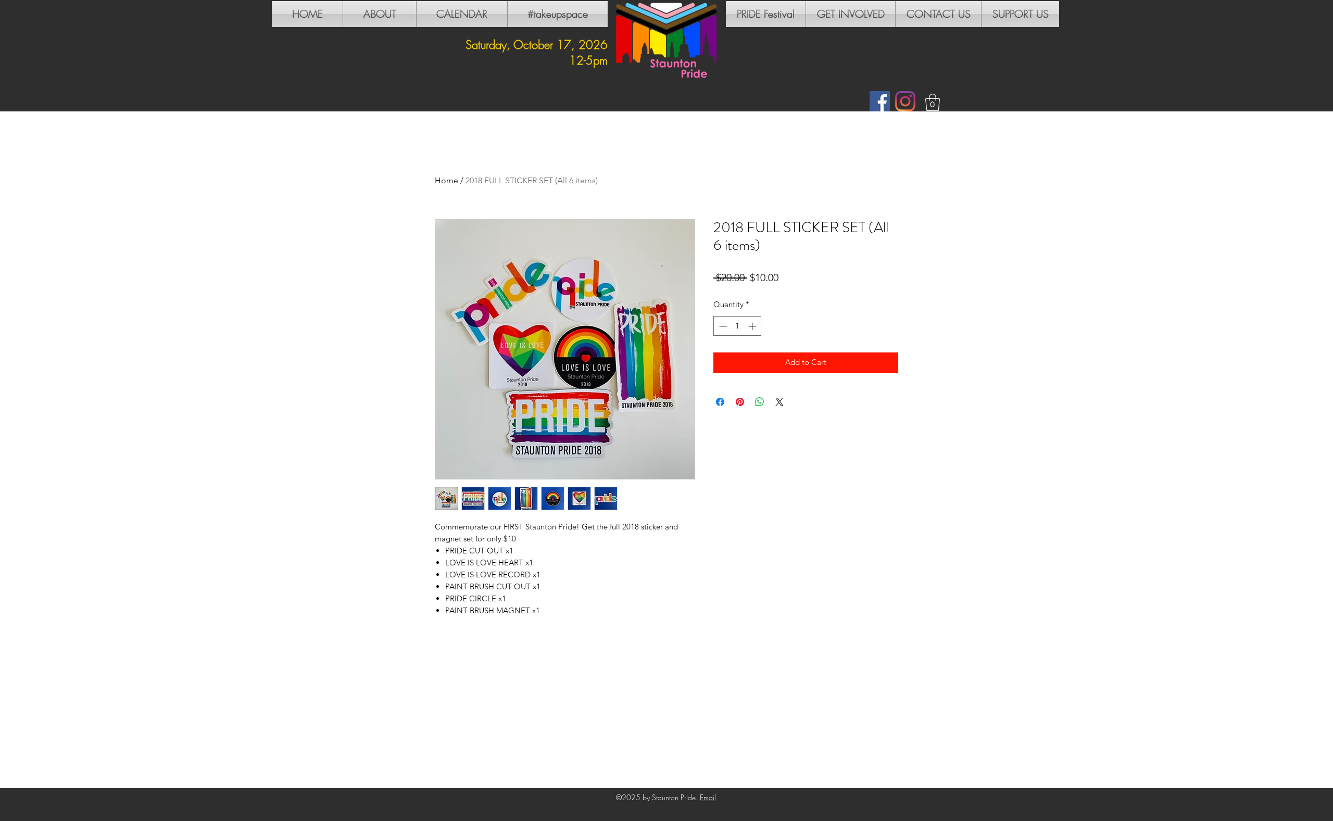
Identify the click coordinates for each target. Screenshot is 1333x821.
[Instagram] (905, 101)
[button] (932, 102)
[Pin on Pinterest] (740, 402)
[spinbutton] (737, 326)
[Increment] (753, 326)
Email (708, 797)
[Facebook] (880, 101)
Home (446, 180)
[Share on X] (779, 402)
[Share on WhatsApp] (759, 402)
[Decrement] (722, 326)
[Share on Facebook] (720, 402)
